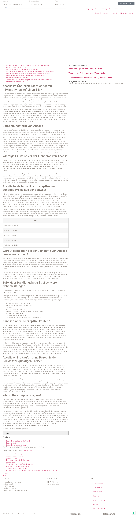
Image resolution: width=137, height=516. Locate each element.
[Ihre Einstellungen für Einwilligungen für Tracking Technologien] (134, 513)
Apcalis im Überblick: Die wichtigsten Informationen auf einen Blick (27, 65)
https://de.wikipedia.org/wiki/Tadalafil (18, 441)
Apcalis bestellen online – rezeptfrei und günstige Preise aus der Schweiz (30, 71)
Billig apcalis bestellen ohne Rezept (17, 466)
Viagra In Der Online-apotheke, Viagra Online (87, 73)
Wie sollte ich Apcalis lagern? (15, 82)
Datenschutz (108, 514)
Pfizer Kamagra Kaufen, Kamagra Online (85, 69)
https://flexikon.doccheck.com (16, 445)
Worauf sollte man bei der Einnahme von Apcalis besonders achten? (28, 73)
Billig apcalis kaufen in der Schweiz (17, 460)
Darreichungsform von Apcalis (16, 67)
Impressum (75, 514)
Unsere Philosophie (101, 13)
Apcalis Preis (10, 462)
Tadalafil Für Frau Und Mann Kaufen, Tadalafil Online (90, 78)
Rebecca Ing (28, 450)
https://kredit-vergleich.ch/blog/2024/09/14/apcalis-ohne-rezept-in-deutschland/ (32, 470)
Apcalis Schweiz (11, 458)
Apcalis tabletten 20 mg (14, 454)
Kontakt (114, 13)
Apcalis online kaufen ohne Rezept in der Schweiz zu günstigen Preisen (29, 80)
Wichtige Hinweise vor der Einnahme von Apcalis (22, 69)
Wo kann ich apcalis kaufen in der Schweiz (20, 464)
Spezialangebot (105, 9)
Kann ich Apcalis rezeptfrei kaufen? (17, 78)
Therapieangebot (90, 9)
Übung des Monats (126, 13)
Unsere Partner (118, 9)
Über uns (130, 9)
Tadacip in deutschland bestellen (16, 468)
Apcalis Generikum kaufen (14, 456)
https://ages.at (11, 443)
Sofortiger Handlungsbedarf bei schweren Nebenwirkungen (25, 76)
